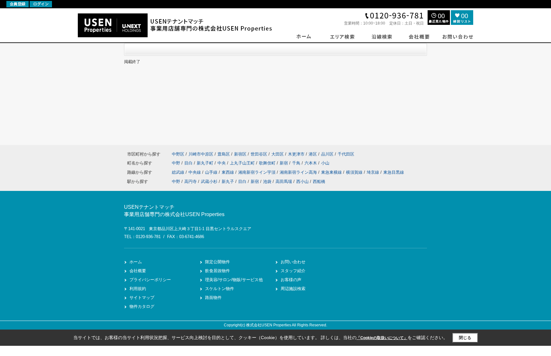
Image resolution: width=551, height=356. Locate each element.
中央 (222, 163)
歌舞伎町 (268, 163)
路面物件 (213, 297)
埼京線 (373, 172)
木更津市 (296, 154)
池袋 (267, 181)
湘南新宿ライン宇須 (257, 172)
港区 (313, 154)
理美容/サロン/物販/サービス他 (234, 279)
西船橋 (319, 181)
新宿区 (240, 154)
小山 (325, 163)
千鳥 (297, 163)
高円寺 (190, 181)
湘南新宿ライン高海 (299, 172)
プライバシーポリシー (150, 279)
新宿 (284, 163)
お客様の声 (291, 279)
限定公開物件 (217, 261)
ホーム (135, 261)
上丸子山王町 (243, 163)
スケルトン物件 (219, 288)
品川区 (327, 154)
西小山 (302, 181)
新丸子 (228, 181)
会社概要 (137, 270)
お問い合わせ (293, 261)
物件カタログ (141, 306)
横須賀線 (355, 172)
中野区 (178, 154)
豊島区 (223, 154)
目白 (189, 163)
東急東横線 (332, 172)
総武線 (179, 172)
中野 (176, 163)
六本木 (311, 163)
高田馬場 (284, 181)
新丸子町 (206, 163)
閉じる (465, 337)
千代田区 (346, 154)
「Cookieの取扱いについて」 (382, 338)
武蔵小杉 (209, 181)
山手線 (212, 172)
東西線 (228, 172)
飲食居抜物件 (217, 270)
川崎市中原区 (200, 154)
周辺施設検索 (293, 288)
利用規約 (137, 288)
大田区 (277, 154)
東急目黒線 (393, 172)
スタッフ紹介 (293, 270)
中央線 (195, 172)
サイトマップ (141, 297)
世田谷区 (259, 154)
